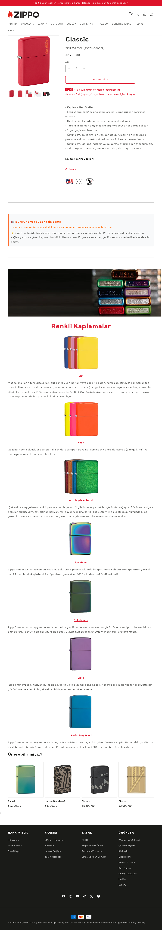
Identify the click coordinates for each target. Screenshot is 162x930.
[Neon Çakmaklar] (81, 435)
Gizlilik (85, 840)
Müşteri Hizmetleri (55, 840)
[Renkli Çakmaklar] (84, 315)
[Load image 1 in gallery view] (11, 93)
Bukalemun (81, 620)
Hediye (122, 879)
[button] (27, 24)
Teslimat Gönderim (92, 851)
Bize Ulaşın (14, 851)
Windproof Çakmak (129, 840)
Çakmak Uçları (126, 846)
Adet (67, 62)
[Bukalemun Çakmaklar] (81, 613)
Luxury (122, 885)
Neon (81, 443)
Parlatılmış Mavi (81, 735)
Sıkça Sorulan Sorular (94, 857)
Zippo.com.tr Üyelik (92, 846)
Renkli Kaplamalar (81, 326)
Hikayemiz (13, 840)
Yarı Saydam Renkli (81, 500)
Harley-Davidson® (55, 801)
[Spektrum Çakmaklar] (81, 555)
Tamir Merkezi (53, 857)
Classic (12, 801)
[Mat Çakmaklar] (81, 369)
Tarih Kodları (15, 846)
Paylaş (72, 169)
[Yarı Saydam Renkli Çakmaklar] (81, 493)
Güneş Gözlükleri (127, 874)
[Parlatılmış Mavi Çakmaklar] (81, 728)
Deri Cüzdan (125, 868)
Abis (81, 678)
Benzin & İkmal (126, 863)
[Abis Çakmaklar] (81, 671)
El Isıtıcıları (124, 857)
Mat (81, 376)
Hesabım (49, 846)
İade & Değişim (53, 851)
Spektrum (81, 562)
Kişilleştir (123, 851)
